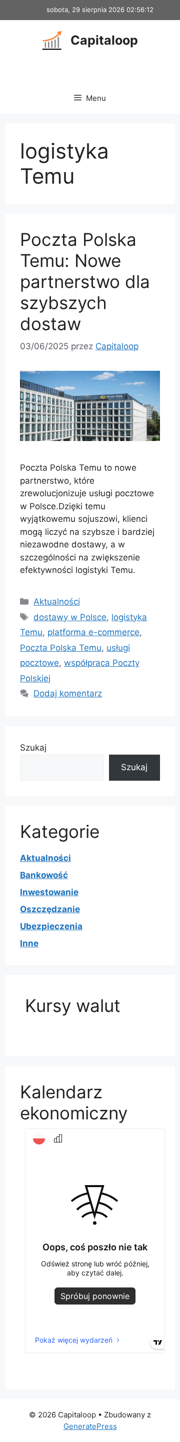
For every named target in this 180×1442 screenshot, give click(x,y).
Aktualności (57, 602)
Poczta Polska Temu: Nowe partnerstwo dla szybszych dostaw (85, 281)
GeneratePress (90, 1426)
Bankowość (44, 875)
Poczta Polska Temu (61, 648)
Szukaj (33, 748)
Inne (29, 943)
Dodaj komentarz (68, 693)
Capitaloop (104, 40)
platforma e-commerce (94, 632)
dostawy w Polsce (70, 617)
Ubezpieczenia (51, 926)
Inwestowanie (49, 892)
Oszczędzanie (50, 909)
